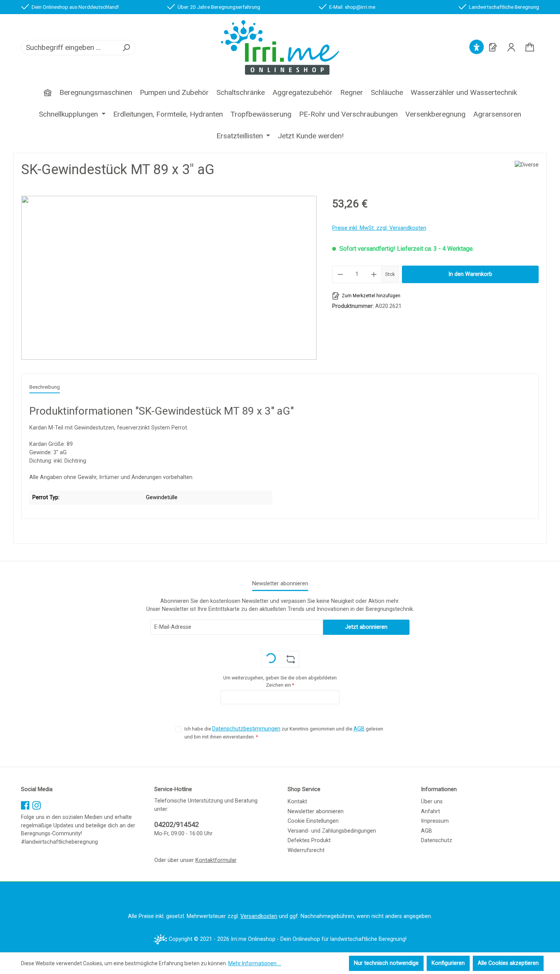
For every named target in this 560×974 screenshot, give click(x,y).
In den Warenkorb (470, 274)
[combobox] (69, 47)
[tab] (44, 387)
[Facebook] (25, 803)
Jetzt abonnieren (366, 627)
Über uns (432, 801)
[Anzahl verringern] (340, 274)
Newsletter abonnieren (316, 811)
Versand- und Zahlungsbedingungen (332, 831)
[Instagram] (36, 803)
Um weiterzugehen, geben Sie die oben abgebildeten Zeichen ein (280, 681)
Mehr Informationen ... (254, 963)
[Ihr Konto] (511, 47)
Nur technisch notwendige (386, 963)
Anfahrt (430, 811)
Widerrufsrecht (306, 850)
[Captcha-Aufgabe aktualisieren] (291, 659)
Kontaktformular (215, 860)
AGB (359, 729)
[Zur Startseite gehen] (280, 47)
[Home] (47, 89)
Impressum (435, 821)
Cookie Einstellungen (313, 821)
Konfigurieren (448, 963)
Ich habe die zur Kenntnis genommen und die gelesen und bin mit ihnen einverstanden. (283, 733)
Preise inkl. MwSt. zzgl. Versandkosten (379, 228)
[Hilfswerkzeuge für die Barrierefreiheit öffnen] (476, 47)
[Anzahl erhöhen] (374, 274)
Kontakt (297, 801)
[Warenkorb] (529, 48)
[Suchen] (126, 47)
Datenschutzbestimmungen (246, 729)
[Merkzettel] (493, 47)
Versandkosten (258, 916)
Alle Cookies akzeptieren (508, 963)
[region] (169, 278)
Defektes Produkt (309, 840)
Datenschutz (436, 840)
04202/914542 (176, 824)
